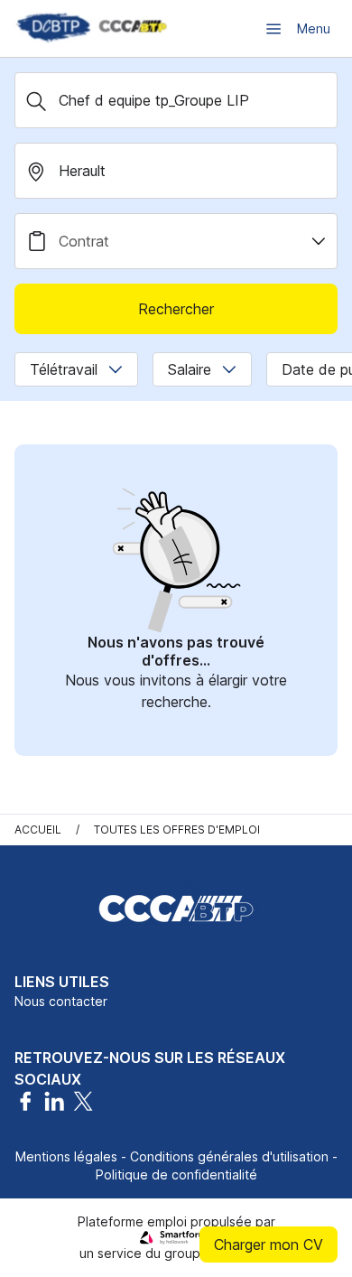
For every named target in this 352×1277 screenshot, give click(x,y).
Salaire (189, 369)
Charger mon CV (268, 1244)
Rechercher (176, 309)
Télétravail (63, 369)
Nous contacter (60, 1001)
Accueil (37, 829)
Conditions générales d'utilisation (229, 1156)
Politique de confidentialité (176, 1174)
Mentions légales (66, 1156)
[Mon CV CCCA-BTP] (90, 28)
